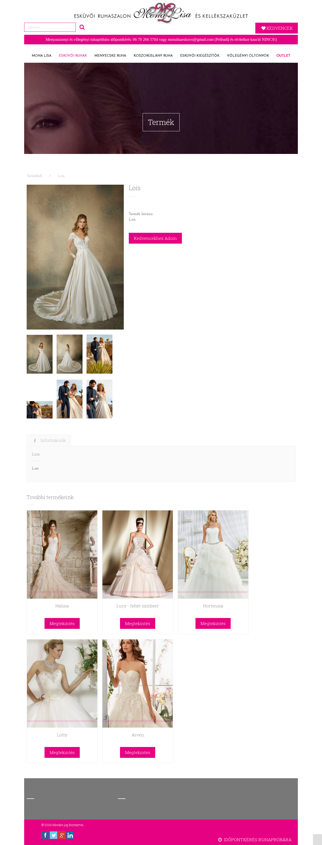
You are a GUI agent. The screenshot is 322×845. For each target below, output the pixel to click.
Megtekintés (62, 623)
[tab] (49, 440)
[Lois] (75, 257)
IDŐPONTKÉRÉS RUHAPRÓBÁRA (257, 839)
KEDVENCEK (279, 28)
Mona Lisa (41, 55)
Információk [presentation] (53, 440)
